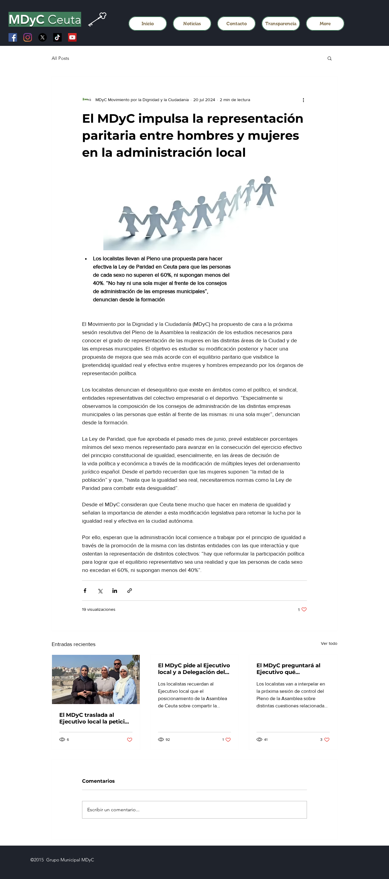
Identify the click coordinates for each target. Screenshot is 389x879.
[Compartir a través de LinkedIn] (115, 590)
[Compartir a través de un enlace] (130, 590)
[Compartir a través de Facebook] (85, 590)
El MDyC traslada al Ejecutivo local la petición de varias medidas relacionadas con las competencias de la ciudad (95, 718)
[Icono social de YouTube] (72, 37)
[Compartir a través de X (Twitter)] (100, 590)
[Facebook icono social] (13, 37)
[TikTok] (57, 37)
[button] (329, 58)
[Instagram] (27, 37)
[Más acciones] (303, 99)
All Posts (60, 58)
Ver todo (329, 643)
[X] (42, 37)
